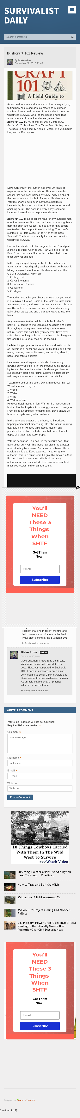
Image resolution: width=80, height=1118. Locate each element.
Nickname (14, 758)
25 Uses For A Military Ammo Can (40, 897)
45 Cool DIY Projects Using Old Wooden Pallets (44, 911)
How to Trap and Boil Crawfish (38, 884)
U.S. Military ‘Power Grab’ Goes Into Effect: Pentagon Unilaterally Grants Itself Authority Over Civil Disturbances (47, 926)
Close (78, 488)
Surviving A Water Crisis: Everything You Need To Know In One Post (44, 873)
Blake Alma (29, 652)
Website (12, 783)
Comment (14, 732)
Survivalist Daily (31, 15)
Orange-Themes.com (26, 1100)
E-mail (12, 771)
